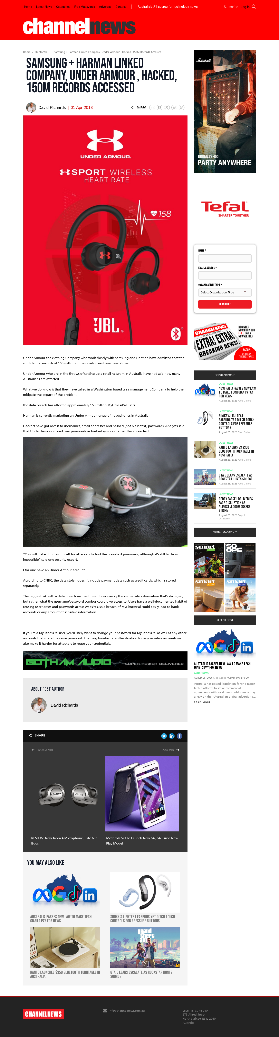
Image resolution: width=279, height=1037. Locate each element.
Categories (63, 6)
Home (28, 6)
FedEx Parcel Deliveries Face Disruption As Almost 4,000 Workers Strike (236, 505)
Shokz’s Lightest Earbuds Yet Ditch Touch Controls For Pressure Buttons (236, 422)
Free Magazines (84, 6)
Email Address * (207, 268)
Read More (202, 702)
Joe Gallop (245, 400)
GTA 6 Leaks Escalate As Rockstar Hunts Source (235, 477)
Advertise (105, 6)
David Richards (64, 705)
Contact (121, 6)
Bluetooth (41, 52)
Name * (202, 250)
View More (202, 545)
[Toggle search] (254, 6)
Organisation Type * (210, 284)
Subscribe (225, 304)
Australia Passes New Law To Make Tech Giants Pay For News (237, 392)
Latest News (44, 6)
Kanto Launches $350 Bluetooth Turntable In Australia (236, 451)
